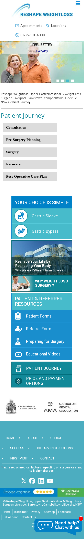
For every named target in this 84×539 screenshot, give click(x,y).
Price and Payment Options (46, 381)
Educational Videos (43, 354)
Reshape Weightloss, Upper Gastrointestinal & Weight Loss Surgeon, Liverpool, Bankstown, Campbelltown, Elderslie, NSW (41, 98)
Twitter (24, 481)
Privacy (35, 512)
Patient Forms (39, 316)
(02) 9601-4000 (32, 35)
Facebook (33, 481)
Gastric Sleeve (45, 216)
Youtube (50, 481)
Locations (58, 25)
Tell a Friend (10, 517)
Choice (56, 438)
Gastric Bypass (45, 231)
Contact (47, 458)
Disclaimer (21, 512)
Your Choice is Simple (42, 202)
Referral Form (38, 328)
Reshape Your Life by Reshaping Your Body (33, 263)
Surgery (12, 152)
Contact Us (29, 517)
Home (10, 438)
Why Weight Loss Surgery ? (51, 283)
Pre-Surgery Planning (23, 140)
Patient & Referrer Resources (39, 301)
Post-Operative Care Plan (26, 176)
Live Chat (58, 527)
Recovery (13, 164)
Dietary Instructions (55, 448)
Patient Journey (44, 368)
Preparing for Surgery (45, 341)
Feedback (64, 512)
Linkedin (41, 481)
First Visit (19, 458)
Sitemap (49, 512)
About (33, 438)
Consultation (16, 127)
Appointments (31, 25)
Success (17, 448)
